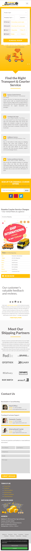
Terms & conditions (8, 490)
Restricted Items (7, 492)
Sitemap (25, 536)
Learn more (4, 542)
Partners (12, 536)
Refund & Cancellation (9, 494)
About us (4, 534)
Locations (20, 534)
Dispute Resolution (8, 496)
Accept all (15, 548)
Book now (9, 276)
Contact (27, 534)
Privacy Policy (7, 486)
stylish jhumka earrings (12, 305)
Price (15, 534)
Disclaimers (6, 488)
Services (10, 534)
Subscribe (18, 536)
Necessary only (15, 545)
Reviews (6, 536)
